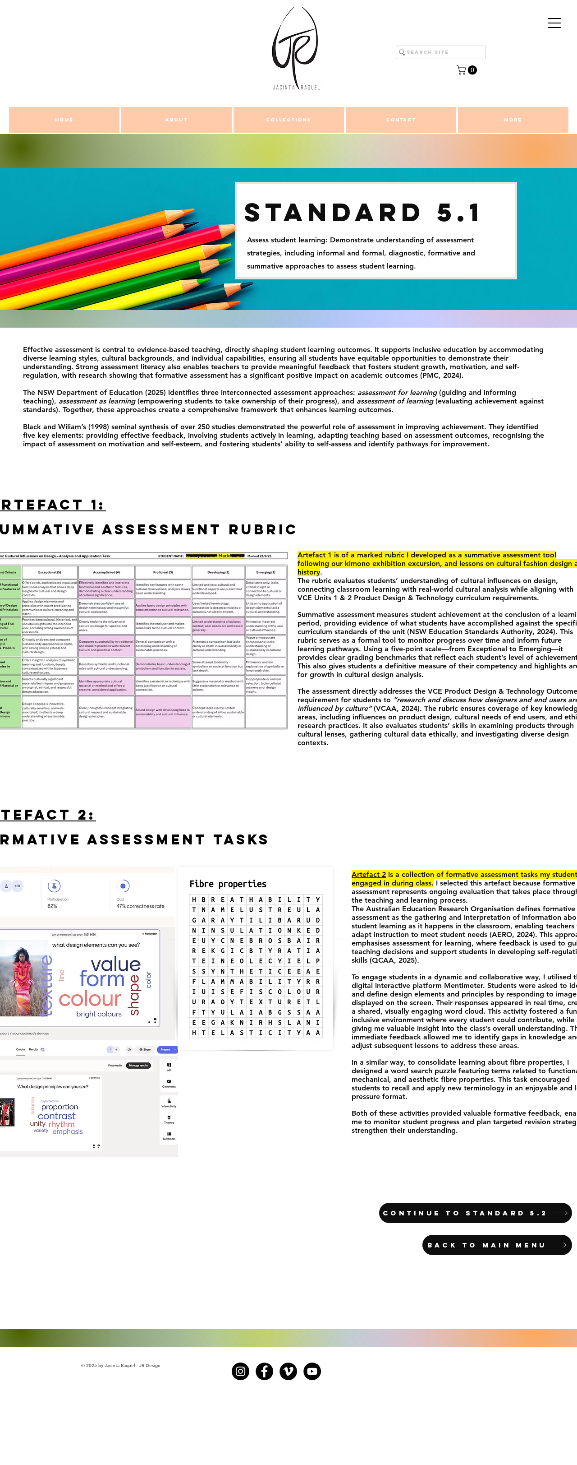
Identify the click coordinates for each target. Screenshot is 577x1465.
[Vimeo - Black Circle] (288, 1371)
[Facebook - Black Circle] (264, 1371)
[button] (468, 69)
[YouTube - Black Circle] (312, 1371)
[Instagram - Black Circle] (240, 1371)
